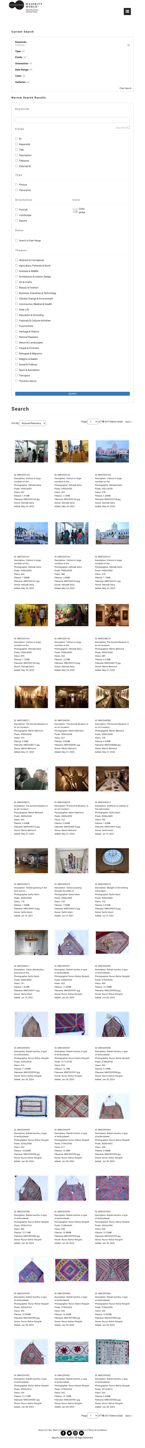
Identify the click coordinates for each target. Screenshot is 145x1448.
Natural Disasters (28, 337)
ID (20, 138)
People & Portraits (29, 348)
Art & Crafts (25, 282)
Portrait (23, 209)
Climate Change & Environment (36, 298)
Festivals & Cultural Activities (35, 320)
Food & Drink (26, 326)
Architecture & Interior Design (35, 276)
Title (21, 149)
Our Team (53, 1430)
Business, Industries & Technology (37, 293)
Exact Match (121, 128)
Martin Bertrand (109, 666)
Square (23, 220)
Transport (24, 375)
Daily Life (24, 309)
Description (25, 155)
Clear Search (126, 88)
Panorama (25, 190)
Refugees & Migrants (30, 353)
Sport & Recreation (29, 370)
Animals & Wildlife (28, 271)
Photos (23, 184)
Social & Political (28, 364)
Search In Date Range (30, 240)
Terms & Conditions (97, 1430)
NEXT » (128, 422)
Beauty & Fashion (28, 287)
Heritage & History (29, 331)
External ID (25, 166)
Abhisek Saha (27, 503)
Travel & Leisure (27, 381)
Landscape (25, 215)
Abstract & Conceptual (31, 260)
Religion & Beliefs (28, 359)
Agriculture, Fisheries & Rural (34, 265)
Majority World (59, 1437)
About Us (42, 1430)
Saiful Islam (107, 830)
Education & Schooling (31, 315)
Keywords (24, 144)
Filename (24, 160)
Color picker (81, 210)
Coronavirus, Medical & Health (35, 304)
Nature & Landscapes (31, 342)
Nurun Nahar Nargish (72, 994)
